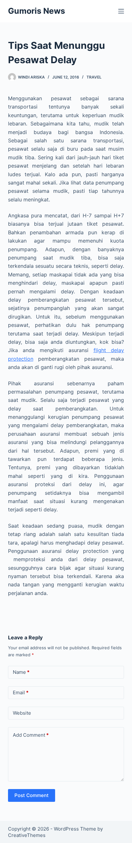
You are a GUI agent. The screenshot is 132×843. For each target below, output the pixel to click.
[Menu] (121, 11)
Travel (94, 77)
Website (22, 713)
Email (21, 692)
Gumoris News (36, 11)
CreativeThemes (26, 835)
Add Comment (31, 735)
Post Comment (31, 795)
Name (21, 672)
